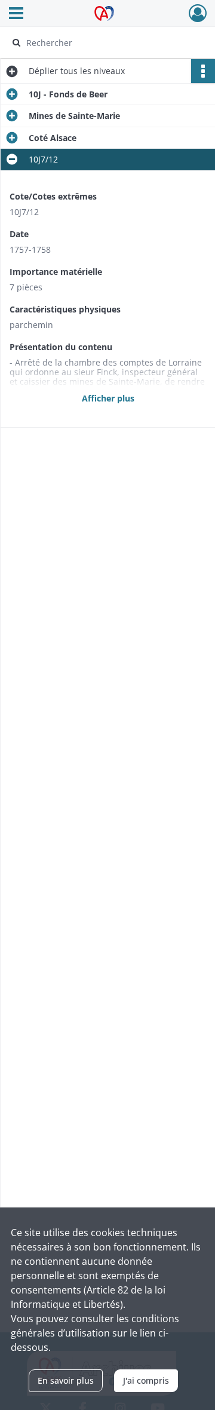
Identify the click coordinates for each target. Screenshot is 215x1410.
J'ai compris (146, 1380)
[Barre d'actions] (203, 71)
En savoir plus (66, 1380)
